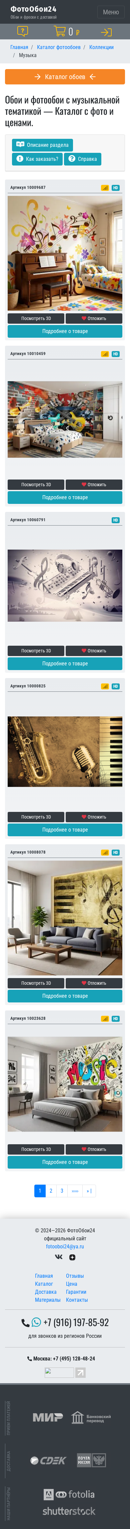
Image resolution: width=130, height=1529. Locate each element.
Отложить (97, 318)
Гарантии (76, 1292)
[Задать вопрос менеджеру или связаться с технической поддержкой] (24, 31)
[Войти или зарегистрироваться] (107, 32)
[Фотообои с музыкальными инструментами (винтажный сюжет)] (65, 751)
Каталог (44, 1284)
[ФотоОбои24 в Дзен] (72, 1257)
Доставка (46, 1292)
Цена (71, 1284)
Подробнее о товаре (65, 331)
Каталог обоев (65, 77)
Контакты (77, 1300)
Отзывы (75, 1276)
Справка (87, 159)
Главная (44, 1276)
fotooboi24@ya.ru (65, 1246)
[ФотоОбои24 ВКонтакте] (59, 1257)
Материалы (48, 1300)
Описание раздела (47, 145)
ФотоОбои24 (34, 8)
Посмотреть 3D (36, 318)
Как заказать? (41, 159)
